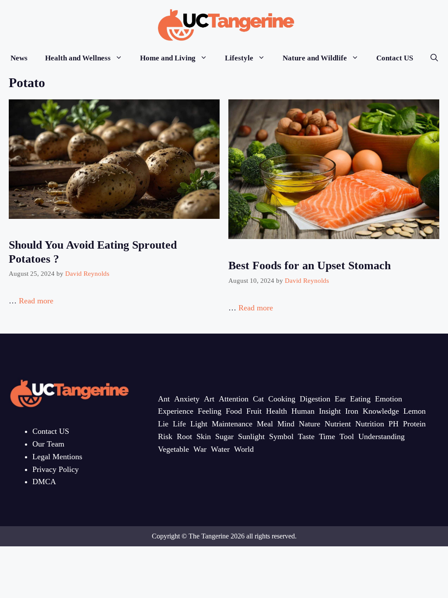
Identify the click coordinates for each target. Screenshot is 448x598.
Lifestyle (239, 58)
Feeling (209, 411)
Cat (258, 398)
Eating (360, 398)
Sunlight (251, 436)
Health (276, 411)
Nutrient (338, 423)
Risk (165, 436)
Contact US (394, 58)
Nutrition (369, 423)
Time (327, 436)
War (199, 449)
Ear (340, 398)
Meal (265, 423)
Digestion (315, 398)
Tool (347, 436)
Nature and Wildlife (315, 58)
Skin (203, 436)
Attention (233, 398)
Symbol (281, 436)
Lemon (414, 411)
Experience (175, 411)
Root (184, 436)
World (244, 449)
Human (303, 411)
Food (234, 411)
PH (393, 423)
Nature (309, 423)
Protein (414, 423)
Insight (330, 411)
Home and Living (168, 58)
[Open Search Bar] (434, 58)
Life (179, 423)
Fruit (254, 411)
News (19, 58)
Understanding (381, 436)
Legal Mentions (57, 456)
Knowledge (381, 411)
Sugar (224, 436)
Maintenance (232, 423)
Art (209, 398)
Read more (36, 300)
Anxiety (187, 398)
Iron (351, 411)
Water (220, 449)
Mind (285, 423)
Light (198, 423)
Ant (164, 398)
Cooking (281, 398)
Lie (163, 423)
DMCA (44, 481)
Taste (306, 436)
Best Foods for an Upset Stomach (309, 265)
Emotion (388, 398)
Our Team (48, 444)
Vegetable (173, 449)
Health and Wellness (78, 58)
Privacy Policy (55, 469)
